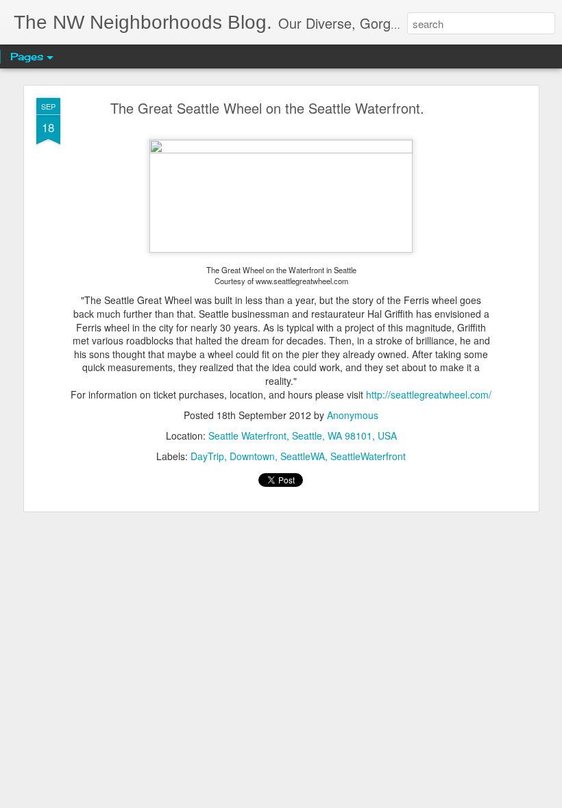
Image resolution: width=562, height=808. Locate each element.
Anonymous (352, 415)
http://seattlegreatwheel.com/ (428, 394)
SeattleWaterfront (368, 456)
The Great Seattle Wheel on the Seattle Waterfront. (267, 108)
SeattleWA (302, 456)
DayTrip (207, 456)
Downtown (252, 456)
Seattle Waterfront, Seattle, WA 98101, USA (302, 435)
